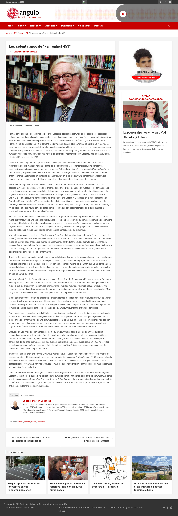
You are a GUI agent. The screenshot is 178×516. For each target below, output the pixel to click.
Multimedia (66, 26)
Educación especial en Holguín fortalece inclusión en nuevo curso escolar (67, 486)
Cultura (20, 422)
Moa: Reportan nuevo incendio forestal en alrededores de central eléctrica (31, 439)
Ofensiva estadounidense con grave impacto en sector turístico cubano (151, 486)
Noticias (34, 26)
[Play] (123, 14)
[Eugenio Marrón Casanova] (15, 402)
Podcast (98, 26)
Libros (33, 422)
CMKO (146, 95)
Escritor (27, 422)
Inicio (10, 26)
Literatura (41, 422)
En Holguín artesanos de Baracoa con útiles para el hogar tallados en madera (87, 439)
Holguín (20, 26)
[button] (129, 63)
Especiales (49, 26)
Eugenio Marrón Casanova (25, 52)
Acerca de (14, 395)
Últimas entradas (27, 395)
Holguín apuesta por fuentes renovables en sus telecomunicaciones (24, 486)
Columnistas (84, 26)
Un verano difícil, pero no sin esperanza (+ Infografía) (108, 485)
